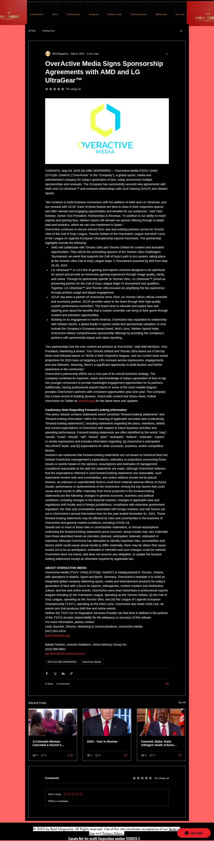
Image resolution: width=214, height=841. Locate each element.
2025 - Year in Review (102, 741)
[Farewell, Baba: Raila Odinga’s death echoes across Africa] (161, 722)
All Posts (32, 30)
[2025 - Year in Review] (107, 722)
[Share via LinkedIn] (63, 673)
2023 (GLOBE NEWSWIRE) (62, 661)
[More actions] (167, 54)
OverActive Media (91, 661)
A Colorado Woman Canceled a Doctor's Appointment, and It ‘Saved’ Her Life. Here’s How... (52, 743)
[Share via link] (71, 673)
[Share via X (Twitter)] (55, 673)
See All (182, 702)
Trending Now (48, 30)
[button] (181, 30)
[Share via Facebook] (46, 673)
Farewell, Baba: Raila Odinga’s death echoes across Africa (157, 743)
